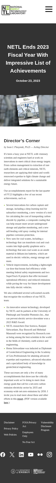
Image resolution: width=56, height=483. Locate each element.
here (6, 402)
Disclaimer (9, 422)
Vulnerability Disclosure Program (47, 426)
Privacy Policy (11, 428)
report (20, 398)
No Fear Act (28, 442)
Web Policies (10, 434)
